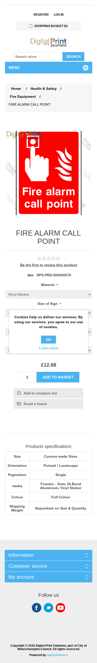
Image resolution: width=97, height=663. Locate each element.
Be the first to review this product (48, 265)
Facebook (36, 607)
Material (47, 285)
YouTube (60, 607)
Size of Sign (48, 304)
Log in (59, 14)
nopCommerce (57, 655)
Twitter (48, 607)
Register (41, 14)
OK (48, 340)
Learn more (48, 348)
